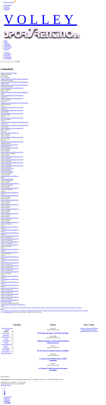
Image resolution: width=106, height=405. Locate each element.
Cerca (23, 304)
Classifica (12, 79)
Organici (21, 79)
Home (5, 40)
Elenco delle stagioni (6, 301)
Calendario (7, 79)
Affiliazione (7, 8)
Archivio (6, 49)
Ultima (2, 79)
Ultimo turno (7, 45)
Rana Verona (6, 333)
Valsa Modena (6, 349)
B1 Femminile (7, 57)
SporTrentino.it (8, 5)
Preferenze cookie (5, 385)
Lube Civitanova (6, 351)
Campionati (7, 43)
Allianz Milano (6, 340)
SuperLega (7, 52)
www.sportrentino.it (7, 312)
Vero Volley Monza (6, 353)
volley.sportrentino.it (8, 2)
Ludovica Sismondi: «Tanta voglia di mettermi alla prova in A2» (53, 342)
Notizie (6, 42)
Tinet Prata (6, 335)
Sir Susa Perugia (6, 337)
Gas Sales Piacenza (6, 344)
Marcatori (25, 79)
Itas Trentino (6, 348)
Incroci (17, 79)
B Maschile (7, 55)
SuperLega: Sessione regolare (7, 329)
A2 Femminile (8, 54)
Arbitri (20, 304)
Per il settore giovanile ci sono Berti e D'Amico (53, 333)
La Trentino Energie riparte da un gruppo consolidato (53, 369)
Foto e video (7, 48)
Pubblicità (6, 9)
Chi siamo (6, 6)
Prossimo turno (8, 46)
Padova (6, 346)
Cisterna (6, 342)
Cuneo (6, 339)
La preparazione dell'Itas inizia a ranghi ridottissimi (53, 359)
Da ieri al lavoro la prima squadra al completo (53, 350)
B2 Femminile (7, 58)
